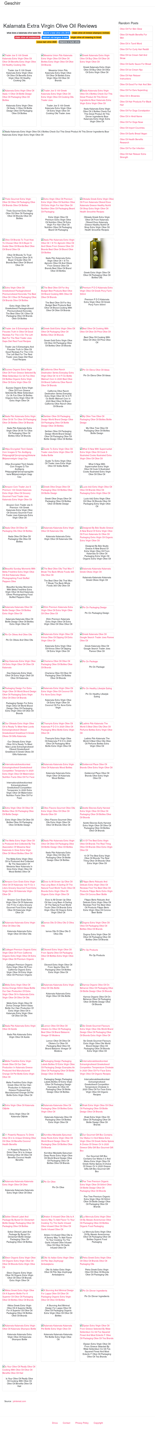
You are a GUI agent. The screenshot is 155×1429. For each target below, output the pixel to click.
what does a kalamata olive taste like (24, 32)
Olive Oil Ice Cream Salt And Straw (133, 56)
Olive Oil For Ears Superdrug (134, 90)
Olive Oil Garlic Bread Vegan (133, 133)
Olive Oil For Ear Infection (132, 148)
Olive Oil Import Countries (132, 127)
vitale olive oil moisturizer (27, 37)
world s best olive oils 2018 (56, 32)
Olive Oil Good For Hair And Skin (135, 84)
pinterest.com (19, 1401)
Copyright (98, 1422)
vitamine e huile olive (69, 41)
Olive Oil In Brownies (130, 95)
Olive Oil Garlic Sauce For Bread (135, 63)
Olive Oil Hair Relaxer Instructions (130, 77)
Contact (66, 1422)
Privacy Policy (82, 1422)
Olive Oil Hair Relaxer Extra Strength (133, 155)
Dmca (55, 1422)
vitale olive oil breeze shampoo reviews (90, 32)
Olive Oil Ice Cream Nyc (131, 69)
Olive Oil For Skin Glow (131, 28)
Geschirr (12, 3)
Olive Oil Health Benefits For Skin (133, 36)
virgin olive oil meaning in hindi (86, 37)
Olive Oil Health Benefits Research (131, 141)
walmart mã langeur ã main (55, 37)
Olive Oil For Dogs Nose (131, 121)
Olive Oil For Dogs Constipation (135, 110)
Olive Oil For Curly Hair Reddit (134, 49)
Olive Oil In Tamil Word (131, 43)
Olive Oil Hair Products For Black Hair (135, 103)
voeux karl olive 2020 (46, 41)
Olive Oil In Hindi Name (131, 116)
